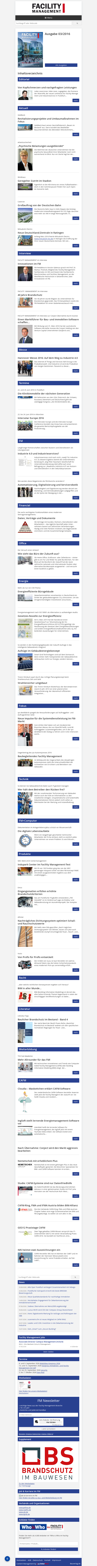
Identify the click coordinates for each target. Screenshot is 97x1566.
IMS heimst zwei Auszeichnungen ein (39, 1249)
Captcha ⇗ (57, 1425)
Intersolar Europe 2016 (31, 418)
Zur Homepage (25, 1486)
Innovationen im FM (29, 263)
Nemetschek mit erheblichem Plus (37, 1160)
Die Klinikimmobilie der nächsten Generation (44, 393)
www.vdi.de (23, 1512)
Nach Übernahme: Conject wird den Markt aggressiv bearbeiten (48, 1149)
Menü (49, 17)
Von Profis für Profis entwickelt (35, 957)
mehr (76, 100)
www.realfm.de (25, 1510)
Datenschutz (38, 1560)
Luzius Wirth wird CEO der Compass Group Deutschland (45, 1310)
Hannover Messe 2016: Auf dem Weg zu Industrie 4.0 (48, 357)
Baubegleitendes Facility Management (40, 756)
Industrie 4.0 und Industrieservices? (38, 453)
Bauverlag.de (75, 1563)
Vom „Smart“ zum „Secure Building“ (37, 1329)
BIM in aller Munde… (29, 988)
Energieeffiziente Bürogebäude (36, 591)
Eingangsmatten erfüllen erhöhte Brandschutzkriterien (37, 893)
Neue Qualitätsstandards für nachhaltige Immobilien (44, 1297)
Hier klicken (51, 1422)
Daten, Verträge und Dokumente (36, 518)
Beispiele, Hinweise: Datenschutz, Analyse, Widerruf (36, 1434)
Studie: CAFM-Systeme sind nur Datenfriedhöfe (45, 1183)
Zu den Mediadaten (27, 1483)
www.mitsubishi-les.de (44, 239)
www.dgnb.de (24, 1514)
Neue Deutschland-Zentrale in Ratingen (41, 232)
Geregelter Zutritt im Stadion (34, 180)
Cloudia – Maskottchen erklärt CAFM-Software (44, 1088)
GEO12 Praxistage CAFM (31, 1227)
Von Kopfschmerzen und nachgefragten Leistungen (47, 87)
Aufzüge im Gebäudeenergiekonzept (39, 650)
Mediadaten (24, 1393)
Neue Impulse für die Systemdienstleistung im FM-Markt (47, 720)
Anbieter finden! (49, 1549)
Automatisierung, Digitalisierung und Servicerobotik (48, 484)
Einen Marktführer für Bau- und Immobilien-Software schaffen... (48, 321)
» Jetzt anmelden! (48, 1429)
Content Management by (27, 1564)
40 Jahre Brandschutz (30, 295)
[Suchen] (77, 23)
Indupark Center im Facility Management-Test (44, 864)
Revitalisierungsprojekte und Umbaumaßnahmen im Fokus (48, 120)
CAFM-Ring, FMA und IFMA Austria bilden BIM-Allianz (48, 1205)
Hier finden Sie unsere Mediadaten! (33, 1391)
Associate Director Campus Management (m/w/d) (41, 1341)
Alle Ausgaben (61, 65)
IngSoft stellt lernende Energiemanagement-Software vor (48, 1122)
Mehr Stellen (48, 1352)
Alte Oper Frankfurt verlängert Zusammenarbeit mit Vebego (47, 1287)
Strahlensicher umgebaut (32, 683)
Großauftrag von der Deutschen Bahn (39, 205)
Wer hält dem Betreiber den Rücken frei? (41, 789)
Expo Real (40, 1372)
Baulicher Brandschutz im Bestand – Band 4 (43, 1019)
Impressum (56, 1560)
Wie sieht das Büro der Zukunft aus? (38, 553)
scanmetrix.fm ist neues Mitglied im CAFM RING (42, 1319)
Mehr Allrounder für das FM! (34, 1059)
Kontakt (47, 1560)
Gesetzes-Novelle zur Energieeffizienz (39, 616)
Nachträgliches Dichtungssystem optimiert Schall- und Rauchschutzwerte (46, 922)
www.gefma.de (25, 1507)
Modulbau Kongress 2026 (50, 1363)
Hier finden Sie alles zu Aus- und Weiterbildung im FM (40, 1498)
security (44, 1370)
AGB (29, 1560)
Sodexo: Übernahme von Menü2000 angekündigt (42, 1306)
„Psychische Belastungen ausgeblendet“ (41, 146)
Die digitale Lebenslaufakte (33, 831)
